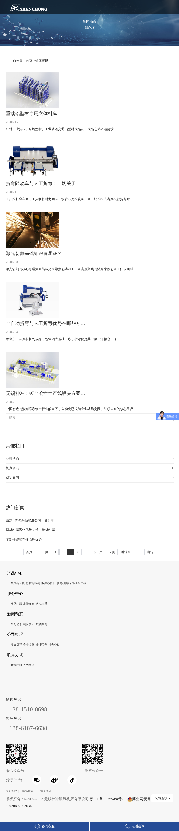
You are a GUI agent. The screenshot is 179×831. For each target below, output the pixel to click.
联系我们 (16, 665)
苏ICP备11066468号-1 (107, 799)
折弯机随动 (64, 583)
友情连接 (162, 798)
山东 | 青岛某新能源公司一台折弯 (30, 520)
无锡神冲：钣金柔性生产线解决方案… (45, 393)
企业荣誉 (41, 644)
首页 (29, 60)
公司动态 (12, 458)
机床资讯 (41, 60)
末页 (112, 552)
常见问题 (16, 603)
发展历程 (16, 644)
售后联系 (41, 603)
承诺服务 (28, 603)
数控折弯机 (18, 583)
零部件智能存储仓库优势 (24, 539)
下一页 (98, 552)
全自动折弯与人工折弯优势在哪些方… (45, 323)
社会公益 (54, 644)
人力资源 (28, 665)
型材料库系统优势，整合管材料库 (30, 530)
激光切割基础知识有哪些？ (34, 253)
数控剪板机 (33, 583)
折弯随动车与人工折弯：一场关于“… (44, 183)
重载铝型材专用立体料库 (31, 113)
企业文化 (28, 644)
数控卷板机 (48, 583)
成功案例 (12, 477)
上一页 (43, 552)
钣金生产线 (79, 583)
